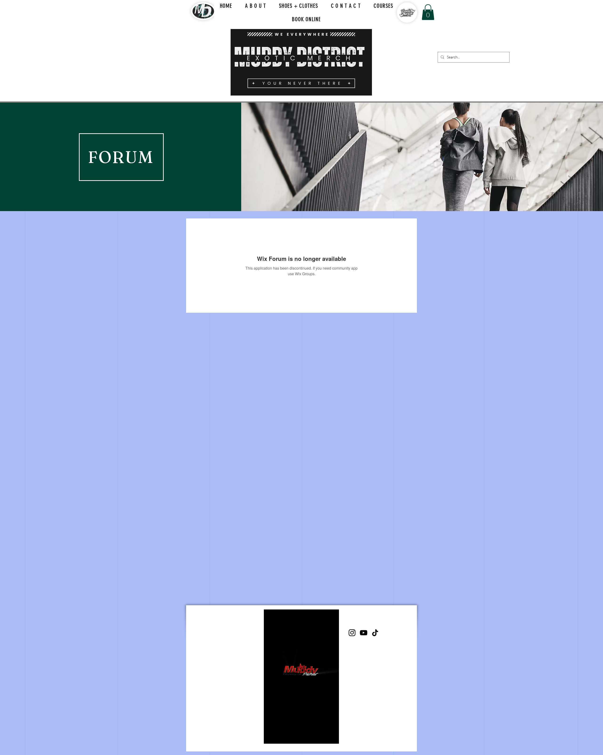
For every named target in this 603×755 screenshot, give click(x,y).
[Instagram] (352, 632)
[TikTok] (375, 632)
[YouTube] (363, 632)
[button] (428, 12)
